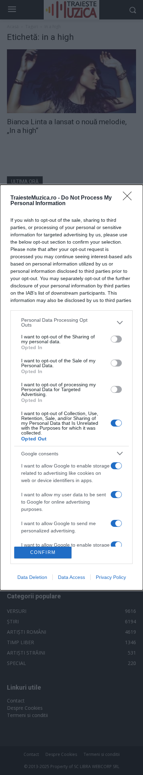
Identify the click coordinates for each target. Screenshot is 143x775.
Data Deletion (32, 577)
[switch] (116, 339)
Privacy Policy (111, 577)
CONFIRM (43, 552)
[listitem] (71, 322)
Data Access (71, 577)
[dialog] (71, 387)
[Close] (129, 198)
